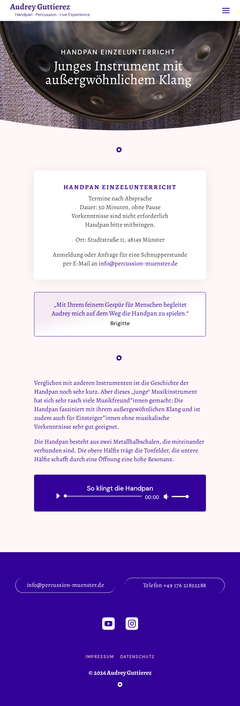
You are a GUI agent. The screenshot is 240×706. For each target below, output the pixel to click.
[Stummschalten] (166, 496)
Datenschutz (137, 656)
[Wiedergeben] (58, 496)
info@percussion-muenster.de (138, 263)
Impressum (100, 656)
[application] (120, 496)
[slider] (178, 496)
